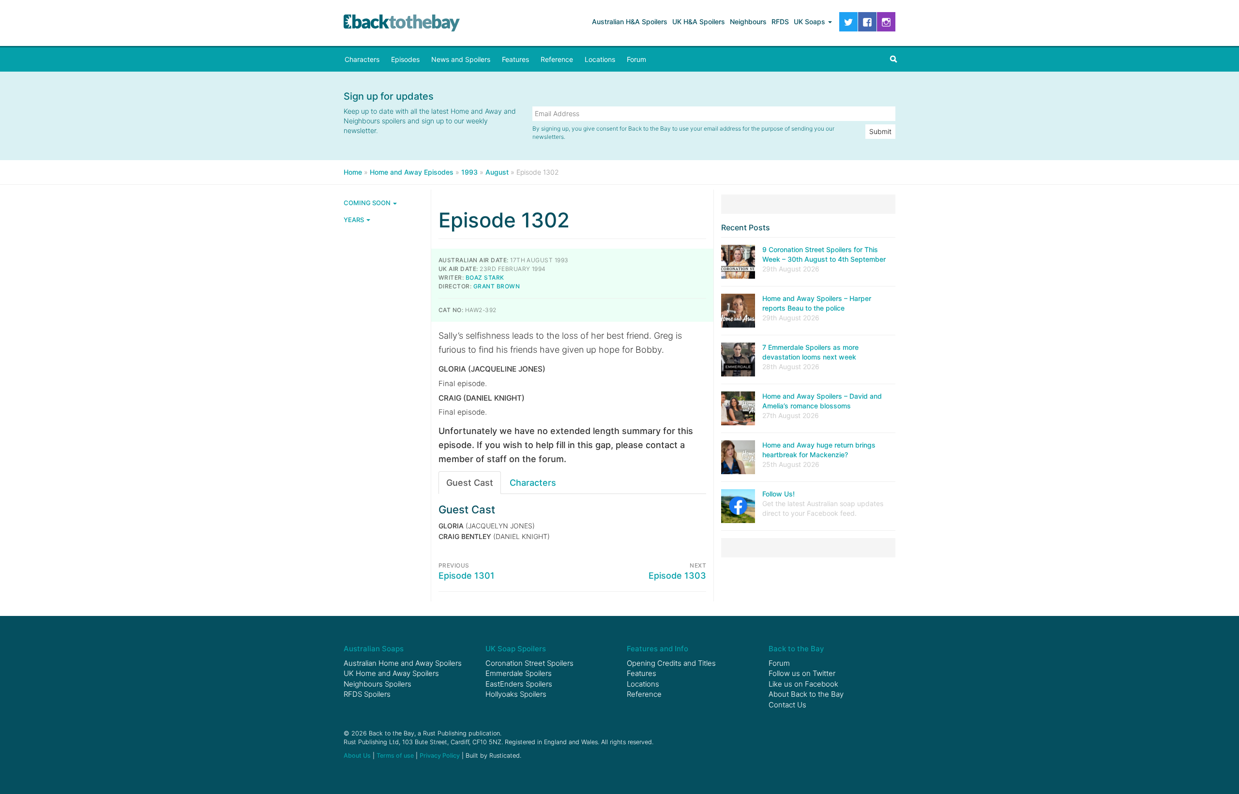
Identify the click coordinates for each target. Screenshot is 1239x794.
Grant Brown (496, 286)
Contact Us (787, 704)
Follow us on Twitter (802, 673)
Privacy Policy (440, 755)
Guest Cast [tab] (469, 483)
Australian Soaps (374, 648)
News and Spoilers (460, 59)
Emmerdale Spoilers (518, 673)
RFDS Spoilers (367, 694)
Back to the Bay (402, 23)
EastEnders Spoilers (518, 684)
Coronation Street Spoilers (529, 663)
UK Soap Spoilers (515, 648)
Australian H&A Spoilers (629, 21)
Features (515, 59)
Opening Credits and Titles (671, 663)
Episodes (405, 59)
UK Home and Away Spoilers (391, 673)
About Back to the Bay (806, 694)
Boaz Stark (485, 277)
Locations (600, 59)
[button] (893, 59)
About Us (357, 755)
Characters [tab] (533, 483)
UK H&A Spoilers (698, 21)
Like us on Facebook (803, 684)
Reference (557, 59)
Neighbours (748, 21)
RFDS (780, 21)
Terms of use (395, 755)
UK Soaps (810, 21)
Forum (636, 59)
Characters (362, 59)
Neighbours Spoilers (377, 684)
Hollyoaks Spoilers (515, 694)
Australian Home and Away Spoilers (403, 663)
